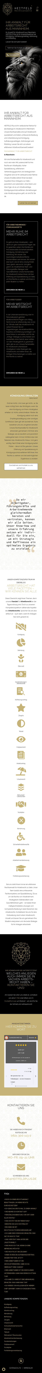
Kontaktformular (10, 1001)
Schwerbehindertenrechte (13, 1326)
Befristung (7, 1316)
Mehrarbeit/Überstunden (13, 1335)
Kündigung (7, 1304)
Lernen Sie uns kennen (28, 203)
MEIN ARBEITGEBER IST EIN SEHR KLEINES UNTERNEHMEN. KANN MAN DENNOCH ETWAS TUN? (20, 1273)
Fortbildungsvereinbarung (13, 1350)
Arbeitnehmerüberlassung (13, 1338)
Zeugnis (7, 1320)
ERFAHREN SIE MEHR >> (15, 290)
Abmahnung (8, 1313)
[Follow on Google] (21, 1360)
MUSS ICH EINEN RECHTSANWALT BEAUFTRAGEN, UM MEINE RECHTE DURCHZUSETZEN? (16, 1202)
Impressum (28, 1368)
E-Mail (17, 998)
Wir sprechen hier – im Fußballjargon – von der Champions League (21, 1079)
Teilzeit (6, 1332)
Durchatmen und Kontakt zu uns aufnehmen (21, 466)
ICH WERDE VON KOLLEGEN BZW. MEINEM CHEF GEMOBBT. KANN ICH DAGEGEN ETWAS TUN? (19, 1289)
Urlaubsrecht (8, 1323)
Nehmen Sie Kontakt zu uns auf (18, 48)
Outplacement (9, 1344)
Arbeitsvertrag (9, 1310)
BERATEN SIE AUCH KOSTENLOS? (16, 1224)
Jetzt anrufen (14, 55)
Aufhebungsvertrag (11, 1307)
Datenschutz (15, 1368)
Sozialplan (7, 1347)
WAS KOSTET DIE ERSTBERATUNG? (17, 1221)
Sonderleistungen (10, 1341)
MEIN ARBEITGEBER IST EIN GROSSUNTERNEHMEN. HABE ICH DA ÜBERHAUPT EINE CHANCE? (16, 1264)
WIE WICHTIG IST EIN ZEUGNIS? (16, 1252)
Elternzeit (7, 1329)
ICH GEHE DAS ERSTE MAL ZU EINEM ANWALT (21, 1208)
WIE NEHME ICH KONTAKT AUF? (16, 1212)
